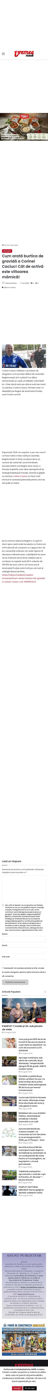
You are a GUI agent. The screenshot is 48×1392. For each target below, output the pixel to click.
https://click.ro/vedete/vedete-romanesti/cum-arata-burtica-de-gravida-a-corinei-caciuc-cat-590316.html (24, 578)
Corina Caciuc (20, 476)
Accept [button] (17, 1388)
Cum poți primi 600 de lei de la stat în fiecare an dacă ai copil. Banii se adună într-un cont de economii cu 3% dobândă (32, 1045)
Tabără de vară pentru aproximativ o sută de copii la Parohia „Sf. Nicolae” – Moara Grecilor (32, 1175)
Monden (14, 245)
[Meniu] (3, 55)
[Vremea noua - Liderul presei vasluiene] (24, 54)
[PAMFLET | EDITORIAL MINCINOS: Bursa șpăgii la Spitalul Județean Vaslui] (9, 1191)
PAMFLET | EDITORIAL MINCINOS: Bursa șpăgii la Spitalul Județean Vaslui (31, 1190)
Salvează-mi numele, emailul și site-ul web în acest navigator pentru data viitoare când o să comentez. (24, 972)
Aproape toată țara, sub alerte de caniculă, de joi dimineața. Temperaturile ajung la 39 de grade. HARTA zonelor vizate (32, 1063)
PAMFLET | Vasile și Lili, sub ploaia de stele (22, 1027)
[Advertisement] (24, 24)
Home (6, 245)
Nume (4, 934)
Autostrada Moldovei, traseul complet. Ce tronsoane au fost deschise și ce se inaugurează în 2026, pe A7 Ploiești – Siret (32, 1134)
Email (4, 945)
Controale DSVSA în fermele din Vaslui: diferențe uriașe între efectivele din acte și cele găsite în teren (32, 1101)
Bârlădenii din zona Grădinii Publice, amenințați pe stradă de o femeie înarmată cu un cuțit (32, 1117)
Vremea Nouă (11, 283)
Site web (6, 956)
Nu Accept (30, 1388)
